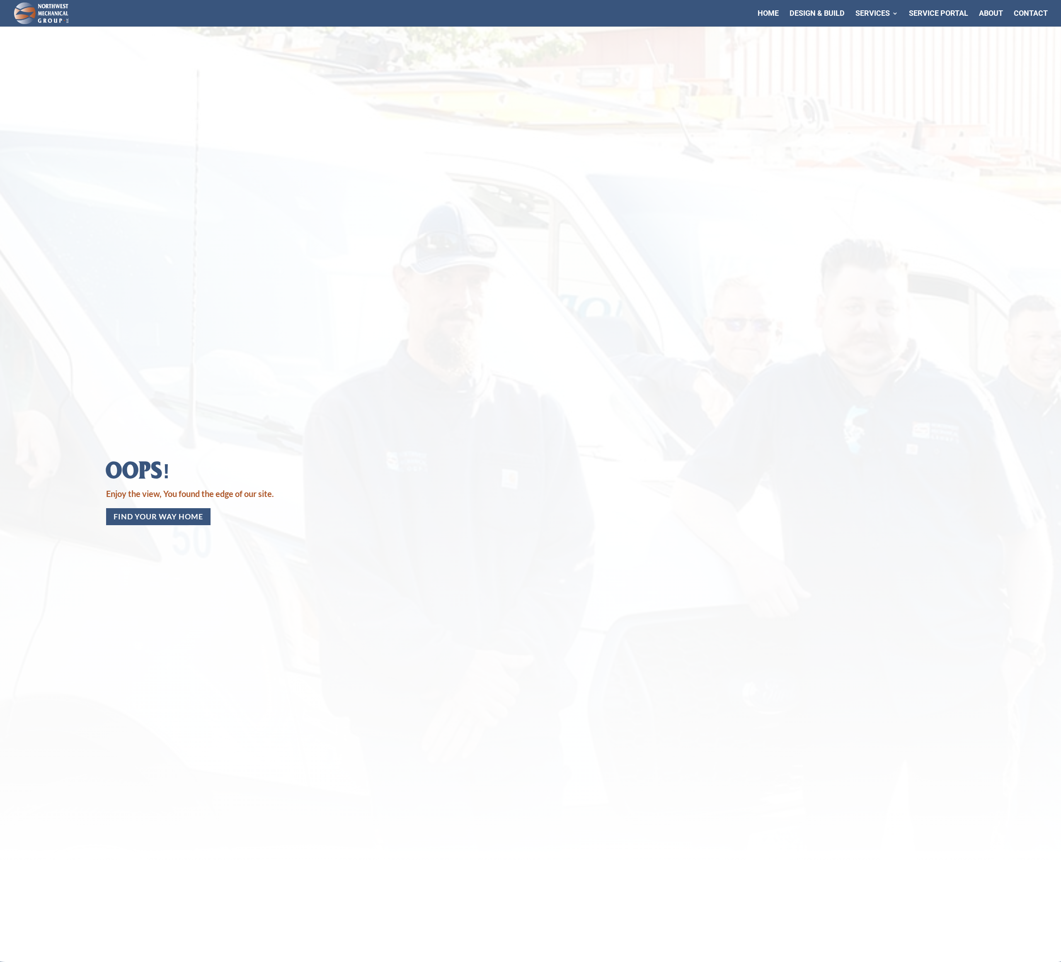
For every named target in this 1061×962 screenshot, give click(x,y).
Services (872, 13)
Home (768, 13)
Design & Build (817, 13)
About (991, 13)
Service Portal (938, 13)
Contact (1031, 13)
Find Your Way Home (158, 516)
